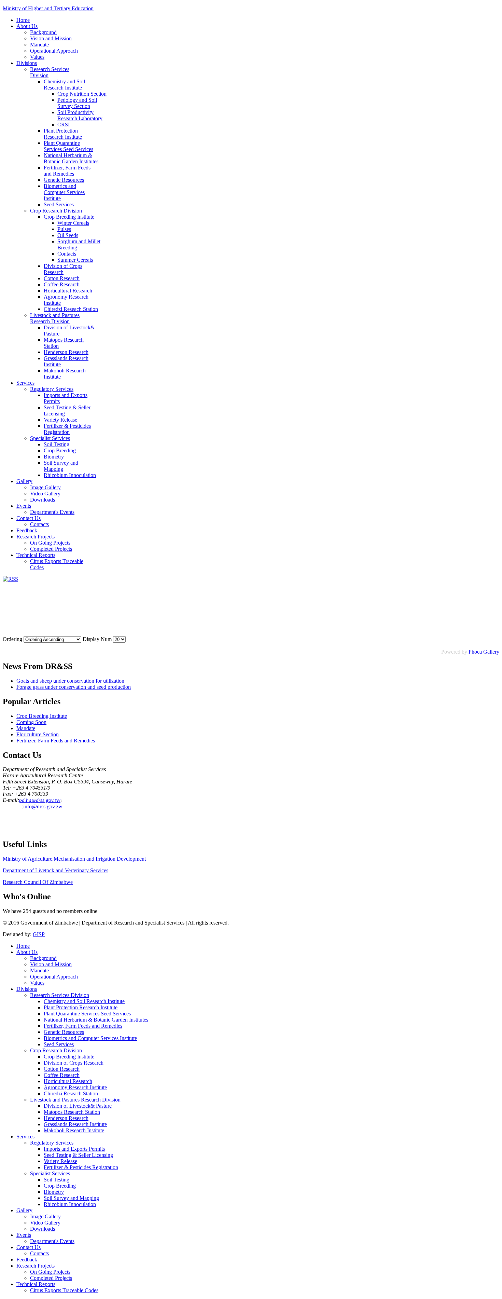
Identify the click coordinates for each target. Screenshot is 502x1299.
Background (43, 32)
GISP (39, 934)
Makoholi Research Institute (74, 1130)
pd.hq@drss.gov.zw (39, 800)
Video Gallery (45, 493)
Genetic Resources (64, 180)
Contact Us (28, 518)
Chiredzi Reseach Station (71, 309)
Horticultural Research (68, 290)
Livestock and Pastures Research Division (55, 318)
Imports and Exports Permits (74, 1149)
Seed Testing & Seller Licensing (78, 1155)
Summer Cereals (75, 260)
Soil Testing (56, 444)
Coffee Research (62, 284)
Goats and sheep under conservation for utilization (70, 681)
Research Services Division (59, 995)
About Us (27, 26)
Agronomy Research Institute (75, 1087)
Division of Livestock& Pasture (78, 1106)
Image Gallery (45, 487)
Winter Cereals (73, 223)
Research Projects (35, 536)
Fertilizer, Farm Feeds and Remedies (67, 171)
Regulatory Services (51, 389)
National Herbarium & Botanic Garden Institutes (71, 158)
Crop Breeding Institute (69, 217)
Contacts (66, 254)
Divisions (26, 63)
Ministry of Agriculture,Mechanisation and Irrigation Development (74, 859)
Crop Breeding (60, 450)
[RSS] (10, 579)
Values (37, 57)
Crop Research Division (56, 211)
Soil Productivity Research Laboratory (79, 115)
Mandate (39, 44)
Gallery (24, 481)
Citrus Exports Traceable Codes (64, 1290)
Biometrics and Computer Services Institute (64, 192)
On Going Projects (50, 543)
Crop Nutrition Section (82, 94)
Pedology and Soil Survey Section (77, 103)
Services (25, 383)
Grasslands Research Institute (75, 1124)
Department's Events (52, 512)
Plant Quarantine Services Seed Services (68, 146)
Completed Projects (51, 549)
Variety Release (60, 420)
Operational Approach (54, 51)
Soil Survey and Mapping (61, 466)
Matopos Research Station (72, 1112)
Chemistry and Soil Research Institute (64, 85)
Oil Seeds (67, 235)
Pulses (64, 229)
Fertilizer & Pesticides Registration (67, 429)
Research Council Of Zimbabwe (38, 882)
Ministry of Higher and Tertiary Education (48, 8)
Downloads (42, 500)
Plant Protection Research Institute (63, 134)
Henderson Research (66, 352)
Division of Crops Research (63, 269)
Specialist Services (50, 438)
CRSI (63, 124)
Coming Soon (31, 722)
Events (23, 506)
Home (23, 20)
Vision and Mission (51, 38)
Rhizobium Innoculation (70, 475)
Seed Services (59, 204)
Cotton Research (62, 278)
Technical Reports (35, 555)
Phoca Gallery (484, 652)
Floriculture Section (37, 734)
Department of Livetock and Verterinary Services (55, 870)
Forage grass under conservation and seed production (73, 687)
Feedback (26, 530)
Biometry (54, 457)
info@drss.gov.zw (42, 806)
